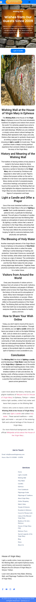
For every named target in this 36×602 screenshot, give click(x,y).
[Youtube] (6, 589)
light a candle (16, 414)
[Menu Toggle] (29, 2)
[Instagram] (10, 589)
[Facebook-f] (3, 589)
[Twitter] (14, 589)
